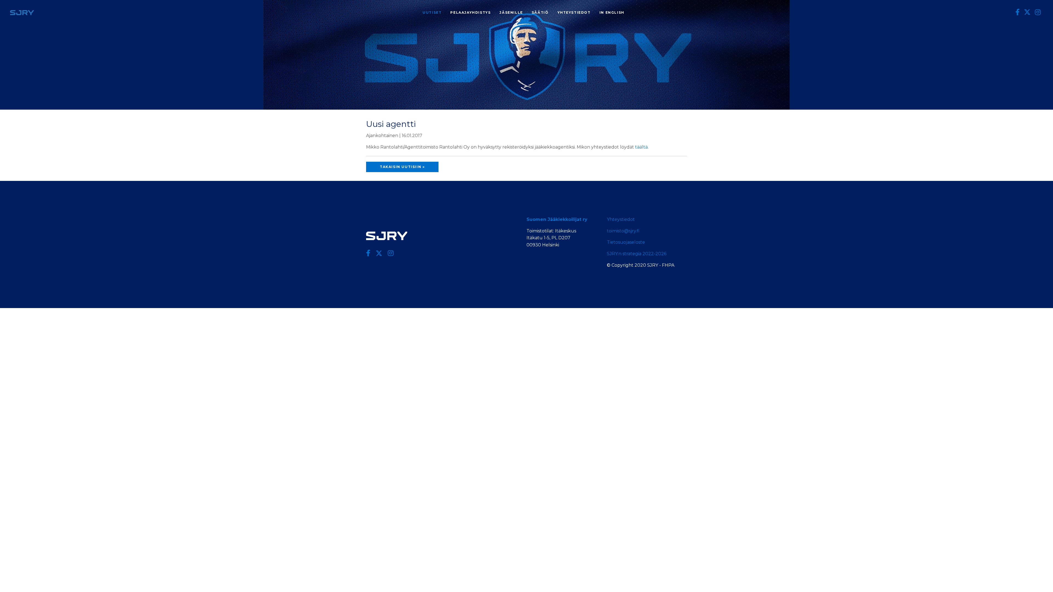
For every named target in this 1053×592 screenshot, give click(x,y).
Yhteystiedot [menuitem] (574, 12)
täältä (641, 147)
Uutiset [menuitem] (432, 12)
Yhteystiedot (621, 219)
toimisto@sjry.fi (623, 231)
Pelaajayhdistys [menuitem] (470, 12)
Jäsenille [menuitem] (511, 12)
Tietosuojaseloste (626, 242)
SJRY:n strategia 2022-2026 (636, 253)
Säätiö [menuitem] (540, 12)
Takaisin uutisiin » (402, 167)
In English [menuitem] (611, 12)
